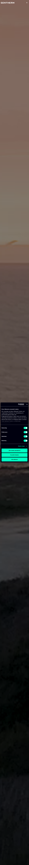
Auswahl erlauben (14, 454)
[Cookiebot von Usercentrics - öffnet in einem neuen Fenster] (18, 404)
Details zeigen (21, 446)
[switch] (25, 432)
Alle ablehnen (14, 459)
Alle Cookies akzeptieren (14, 450)
